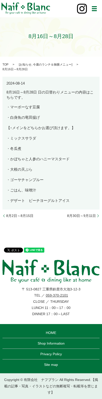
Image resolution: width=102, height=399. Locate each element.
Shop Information (51, 343)
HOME (51, 333)
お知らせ (25, 64)
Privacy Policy (51, 354)
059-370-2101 (57, 295)
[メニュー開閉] (94, 8)
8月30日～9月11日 (81, 216)
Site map (51, 365)
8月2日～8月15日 (19, 216)
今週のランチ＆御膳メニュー (52, 64)
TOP (5, 64)
